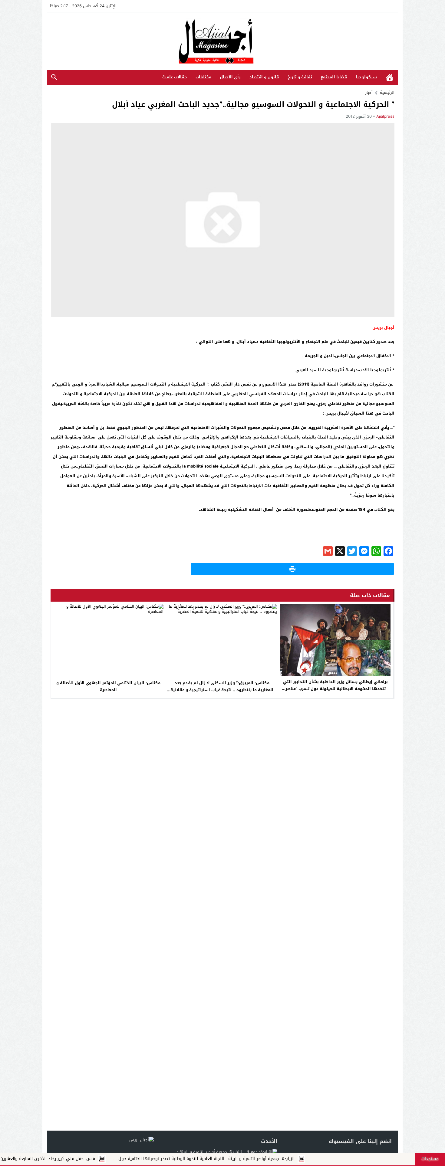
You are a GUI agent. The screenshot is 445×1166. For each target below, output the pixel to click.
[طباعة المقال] (292, 569)
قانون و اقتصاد (264, 77)
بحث (54, 77)
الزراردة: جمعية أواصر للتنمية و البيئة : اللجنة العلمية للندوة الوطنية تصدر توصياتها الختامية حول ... (250, 1159)
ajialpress (385, 116)
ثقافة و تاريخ (300, 77)
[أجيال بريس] (222, 41)
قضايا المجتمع (334, 77)
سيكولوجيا (366, 77)
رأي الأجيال (230, 77)
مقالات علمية (174, 77)
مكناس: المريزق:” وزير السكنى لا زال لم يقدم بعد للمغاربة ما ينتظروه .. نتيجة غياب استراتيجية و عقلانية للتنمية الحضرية (221, 690)
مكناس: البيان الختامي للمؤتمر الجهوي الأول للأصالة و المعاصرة (108, 686)
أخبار (369, 92)
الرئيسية (389, 77)
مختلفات (203, 77)
